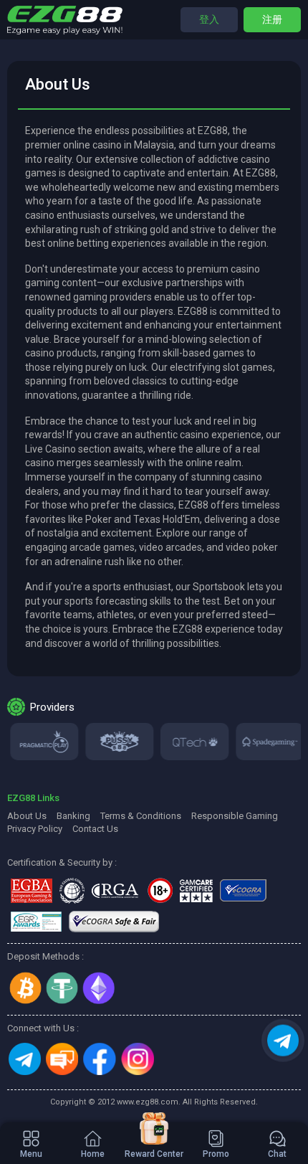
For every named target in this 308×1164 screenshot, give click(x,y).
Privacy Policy (34, 828)
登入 (209, 19)
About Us (27, 815)
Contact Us (95, 828)
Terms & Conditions (140, 815)
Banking (73, 815)
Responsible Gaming (234, 815)
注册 (272, 19)
